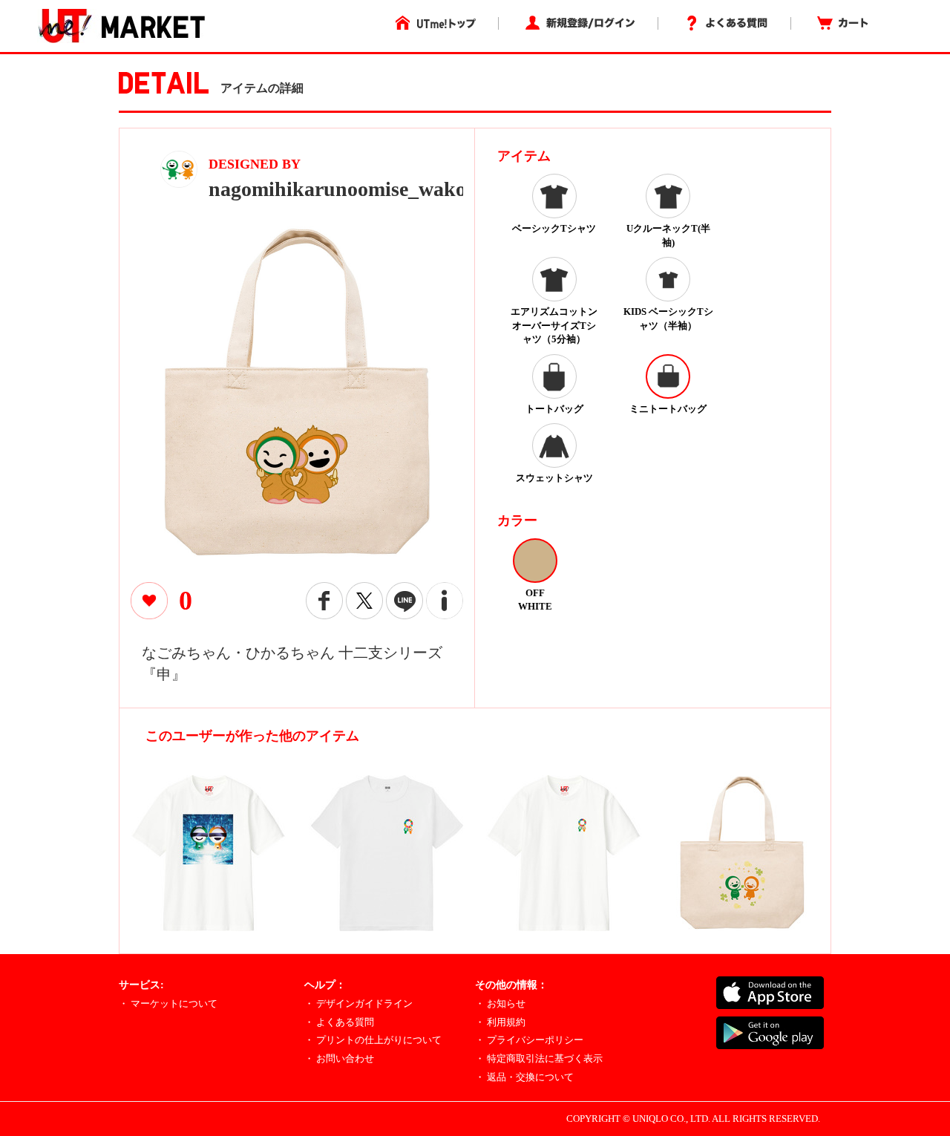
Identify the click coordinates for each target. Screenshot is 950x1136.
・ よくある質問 (339, 1022)
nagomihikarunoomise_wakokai (351, 188)
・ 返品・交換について (524, 1077)
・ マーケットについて (168, 1003)
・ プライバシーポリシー (529, 1039)
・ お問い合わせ (339, 1058)
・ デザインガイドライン (358, 1003)
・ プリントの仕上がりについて (373, 1039)
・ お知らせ (500, 1003)
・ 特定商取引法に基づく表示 (539, 1058)
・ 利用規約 (500, 1022)
